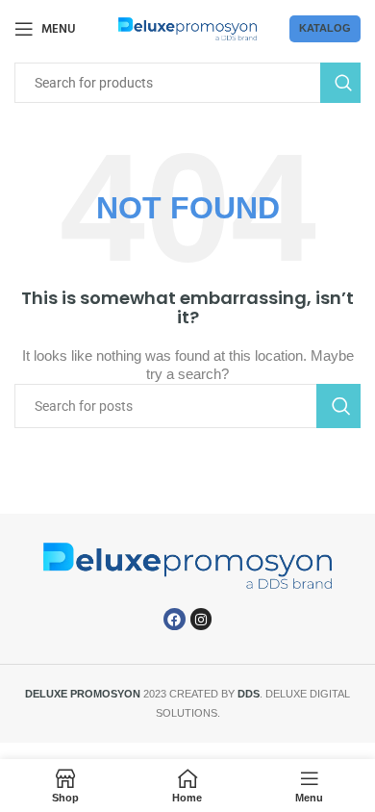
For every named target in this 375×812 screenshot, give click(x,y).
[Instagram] (201, 618)
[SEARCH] (340, 83)
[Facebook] (174, 618)
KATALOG (325, 28)
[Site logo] (188, 28)
